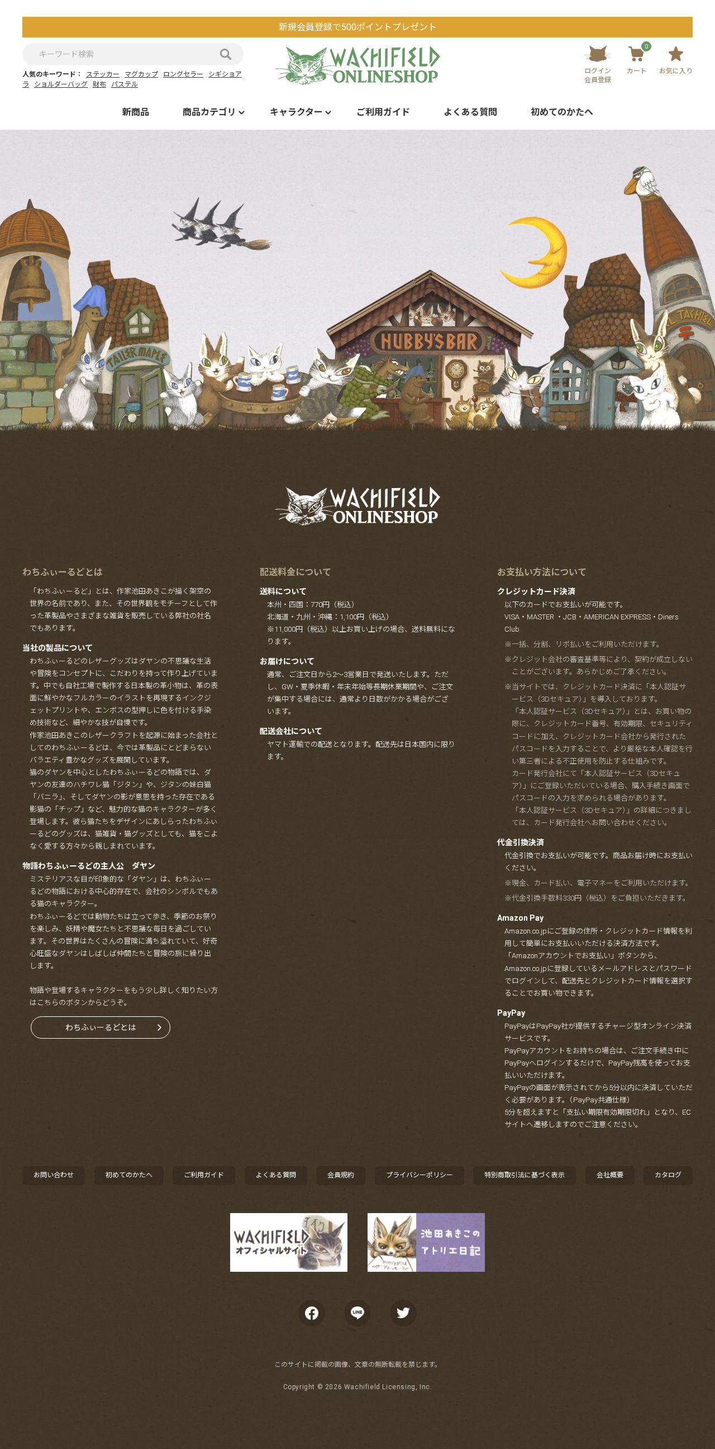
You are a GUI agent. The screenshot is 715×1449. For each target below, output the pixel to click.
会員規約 (340, 1175)
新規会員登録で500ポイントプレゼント (358, 27)
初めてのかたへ (562, 112)
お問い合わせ (54, 1175)
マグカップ (141, 74)
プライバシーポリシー (419, 1175)
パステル (124, 84)
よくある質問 (470, 112)
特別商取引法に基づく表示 (524, 1175)
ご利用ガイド (383, 112)
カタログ (668, 1175)
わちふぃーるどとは (100, 1027)
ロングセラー (183, 74)
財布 (99, 84)
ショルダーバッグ (61, 84)
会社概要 (610, 1175)
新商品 (135, 112)
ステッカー (103, 74)
